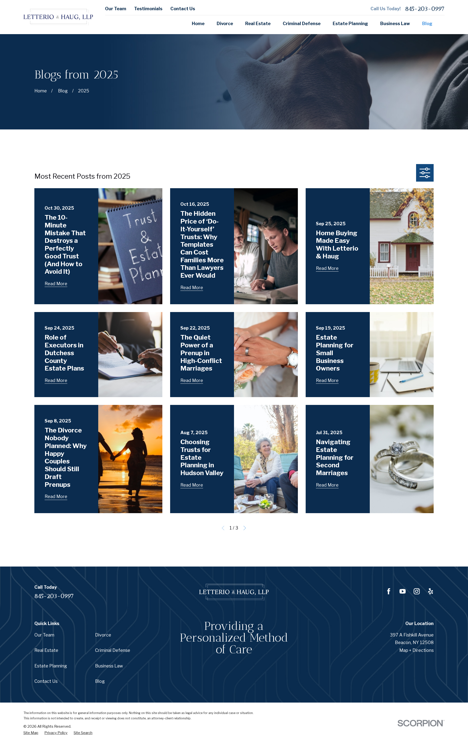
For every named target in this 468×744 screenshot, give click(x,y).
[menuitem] (30, 733)
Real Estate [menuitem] (258, 23)
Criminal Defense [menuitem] (302, 23)
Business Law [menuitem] (395, 23)
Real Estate (46, 650)
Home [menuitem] (198, 23)
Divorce (103, 634)
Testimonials (148, 8)
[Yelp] (431, 591)
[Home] (58, 17)
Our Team (115, 8)
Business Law (109, 665)
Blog (100, 681)
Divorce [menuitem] (225, 23)
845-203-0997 (425, 9)
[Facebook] (389, 591)
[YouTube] (403, 591)
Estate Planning (50, 665)
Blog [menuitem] (427, 23)
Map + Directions (416, 650)
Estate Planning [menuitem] (350, 23)
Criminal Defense (112, 650)
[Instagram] (417, 591)
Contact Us (182, 8)
